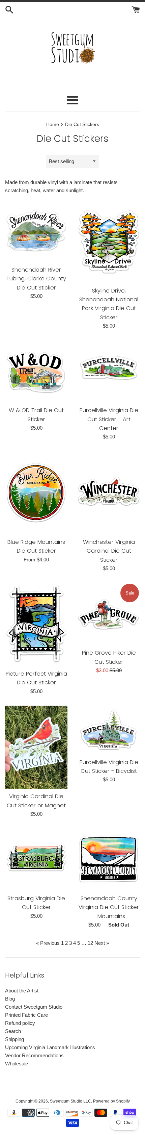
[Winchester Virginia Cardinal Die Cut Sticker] (109, 492)
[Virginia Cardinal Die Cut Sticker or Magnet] (36, 747)
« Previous (48, 943)
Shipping (14, 1039)
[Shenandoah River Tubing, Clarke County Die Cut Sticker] (36, 231)
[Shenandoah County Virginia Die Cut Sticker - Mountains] (109, 859)
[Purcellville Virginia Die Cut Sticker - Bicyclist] (109, 730)
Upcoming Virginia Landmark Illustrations (50, 1047)
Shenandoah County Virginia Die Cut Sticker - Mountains (109, 907)
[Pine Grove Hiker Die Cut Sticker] (109, 614)
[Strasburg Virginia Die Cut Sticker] (36, 859)
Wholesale (16, 1063)
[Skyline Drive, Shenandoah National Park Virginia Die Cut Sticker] (109, 241)
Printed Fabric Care (26, 1015)
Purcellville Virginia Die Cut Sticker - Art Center (109, 419)
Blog (10, 999)
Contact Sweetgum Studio (33, 1007)
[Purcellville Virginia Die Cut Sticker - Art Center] (109, 371)
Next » (101, 943)
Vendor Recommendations (34, 1055)
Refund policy (20, 1023)
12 (90, 943)
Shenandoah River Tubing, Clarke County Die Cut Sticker (36, 279)
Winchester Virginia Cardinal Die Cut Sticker (109, 551)
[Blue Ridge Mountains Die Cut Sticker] (36, 492)
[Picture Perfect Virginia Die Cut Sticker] (36, 624)
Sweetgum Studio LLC (70, 1101)
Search (13, 1031)
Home (52, 124)
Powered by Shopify (111, 1101)
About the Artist (21, 990)
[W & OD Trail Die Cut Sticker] (36, 371)
